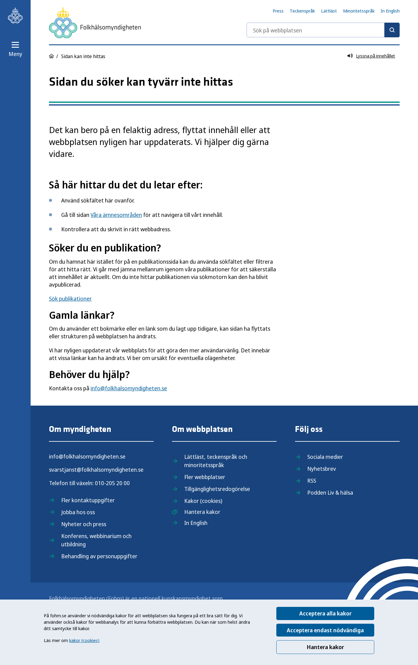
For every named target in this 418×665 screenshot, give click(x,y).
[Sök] (392, 30)
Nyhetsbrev (321, 468)
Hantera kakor (325, 647)
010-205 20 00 (112, 483)
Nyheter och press (83, 524)
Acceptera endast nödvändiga (325, 630)
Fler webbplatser (204, 477)
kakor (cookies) (84, 640)
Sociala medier (325, 456)
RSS (311, 480)
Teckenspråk (302, 11)
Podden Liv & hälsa (330, 492)
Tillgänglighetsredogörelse (217, 488)
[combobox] (323, 30)
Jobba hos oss (78, 512)
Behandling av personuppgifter (99, 556)
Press (278, 11)
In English (390, 11)
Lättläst (329, 11)
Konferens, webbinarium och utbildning (96, 540)
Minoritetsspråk (359, 11)
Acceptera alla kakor (325, 613)
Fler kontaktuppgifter (88, 500)
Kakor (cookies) (203, 500)
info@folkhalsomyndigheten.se (129, 388)
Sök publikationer (70, 298)
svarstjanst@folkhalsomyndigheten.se (96, 469)
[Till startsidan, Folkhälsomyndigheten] (15, 15)
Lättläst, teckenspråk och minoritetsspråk (215, 461)
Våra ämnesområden (116, 214)
